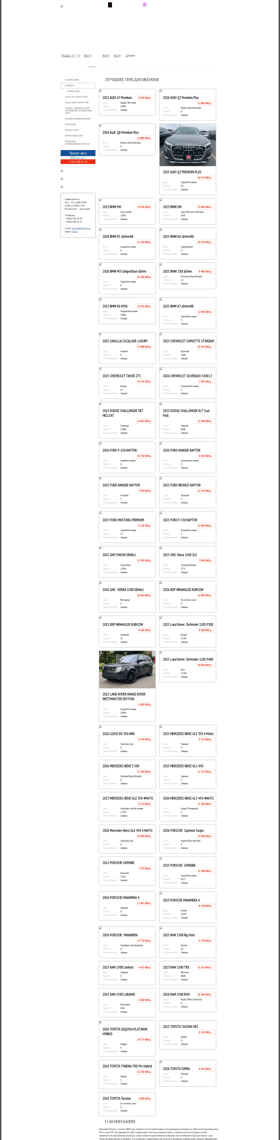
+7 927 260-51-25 (127, 4)
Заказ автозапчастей (76, 102)
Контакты (70, 124)
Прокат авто (72, 130)
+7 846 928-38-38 (93, 4)
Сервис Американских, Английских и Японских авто (78, 110)
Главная (92, 67)
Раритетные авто (74, 136)
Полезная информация (77, 119)
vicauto (74, 231)
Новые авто (73, 91)
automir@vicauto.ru (81, 228)
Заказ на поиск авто (76, 97)
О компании (72, 80)
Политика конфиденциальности (77, 142)
